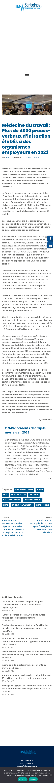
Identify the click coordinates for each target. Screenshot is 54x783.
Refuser (33, 779)
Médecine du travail (11, 500)
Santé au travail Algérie (22, 505)
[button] (3, 83)
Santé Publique (32, 158)
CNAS (5, 495)
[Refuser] (51, 775)
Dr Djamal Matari (18, 495)
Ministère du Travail (32, 500)
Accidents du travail (24, 490)
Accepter (22, 779)
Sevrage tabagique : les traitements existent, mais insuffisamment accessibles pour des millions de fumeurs (27, 688)
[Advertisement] (27, 43)
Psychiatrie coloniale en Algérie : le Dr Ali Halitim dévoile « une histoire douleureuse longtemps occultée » (25, 628)
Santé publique (42, 505)
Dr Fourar (34, 495)
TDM (7, 158)
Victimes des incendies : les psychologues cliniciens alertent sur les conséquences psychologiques (22, 604)
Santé (5, 505)
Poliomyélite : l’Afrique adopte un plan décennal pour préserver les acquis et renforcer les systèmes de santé (27, 654)
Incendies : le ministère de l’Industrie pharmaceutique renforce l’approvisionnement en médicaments (26, 641)
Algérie (40, 490)
